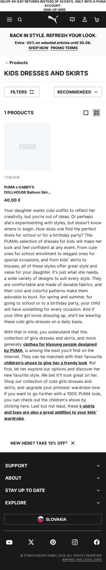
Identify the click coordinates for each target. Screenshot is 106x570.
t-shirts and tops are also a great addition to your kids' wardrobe (50, 412)
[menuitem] (9, 542)
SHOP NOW (39, 48)
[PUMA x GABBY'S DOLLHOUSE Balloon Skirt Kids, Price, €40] (27, 163)
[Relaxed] (96, 112)
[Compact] (86, 113)
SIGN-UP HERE (54, 10)
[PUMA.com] (53, 19)
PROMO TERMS (64, 48)
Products (19, 62)
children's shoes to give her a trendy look (45, 362)
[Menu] (9, 19)
